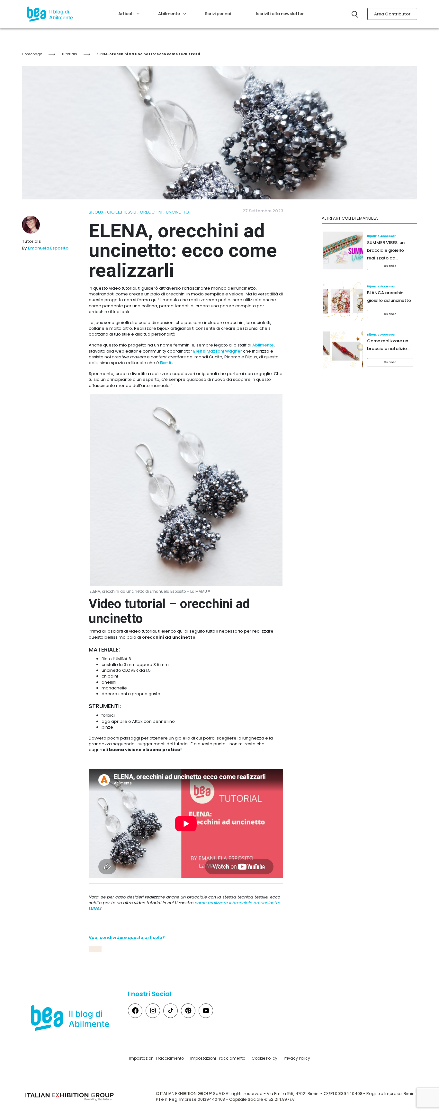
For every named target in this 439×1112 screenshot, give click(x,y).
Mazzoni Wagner (217, 351)
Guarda (390, 266)
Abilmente (263, 345)
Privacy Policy (297, 1058)
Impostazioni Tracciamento (156, 1058)
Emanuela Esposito (48, 248)
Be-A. (167, 363)
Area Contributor (392, 14)
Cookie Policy (264, 1058)
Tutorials (69, 54)
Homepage (32, 54)
